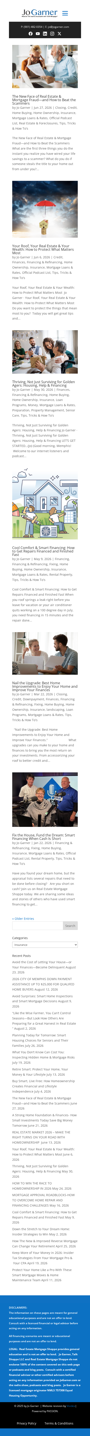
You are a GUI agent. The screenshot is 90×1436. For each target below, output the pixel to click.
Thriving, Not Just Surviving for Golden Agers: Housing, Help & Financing (43, 383)
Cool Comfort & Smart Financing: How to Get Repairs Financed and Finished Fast (43, 551)
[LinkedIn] (45, 34)
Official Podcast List (36, 272)
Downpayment (33, 699)
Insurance (68, 113)
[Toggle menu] (65, 13)
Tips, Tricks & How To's (37, 415)
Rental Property (60, 574)
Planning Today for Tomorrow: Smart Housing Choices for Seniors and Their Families (40, 1040)
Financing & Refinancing (44, 262)
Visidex (71, 1406)
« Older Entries (23, 919)
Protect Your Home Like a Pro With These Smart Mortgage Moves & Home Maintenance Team (42, 1275)
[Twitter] (59, 34)
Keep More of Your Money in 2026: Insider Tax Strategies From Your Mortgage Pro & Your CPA (43, 1258)
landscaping (55, 709)
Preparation (20, 410)
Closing (60, 108)
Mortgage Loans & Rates (30, 118)
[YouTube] (38, 34)
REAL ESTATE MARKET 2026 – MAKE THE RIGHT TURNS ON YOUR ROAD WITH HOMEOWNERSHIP (41, 1137)
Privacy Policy (26, 1423)
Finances (18, 262)
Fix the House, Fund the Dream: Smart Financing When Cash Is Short (43, 837)
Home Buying (22, 113)
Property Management (47, 410)
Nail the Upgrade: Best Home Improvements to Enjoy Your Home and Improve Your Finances (45, 686)
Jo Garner (23, 108)
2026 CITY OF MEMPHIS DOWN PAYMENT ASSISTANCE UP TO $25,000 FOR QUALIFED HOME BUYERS (43, 984)
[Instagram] (52, 34)
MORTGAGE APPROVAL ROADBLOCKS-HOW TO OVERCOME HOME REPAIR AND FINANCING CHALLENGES (43, 1200)
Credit (72, 108)
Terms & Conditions (59, 1423)
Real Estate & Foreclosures (38, 123)
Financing (62, 559)
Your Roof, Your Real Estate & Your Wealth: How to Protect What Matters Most (43, 249)
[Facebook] (31, 34)
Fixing (53, 564)
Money (33, 405)
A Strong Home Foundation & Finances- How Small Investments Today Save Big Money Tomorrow (44, 1120)
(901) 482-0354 (33, 27)
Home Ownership (46, 113)
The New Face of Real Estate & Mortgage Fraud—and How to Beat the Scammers (44, 100)
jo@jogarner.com (58, 27)
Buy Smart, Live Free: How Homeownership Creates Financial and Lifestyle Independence (43, 1086)
